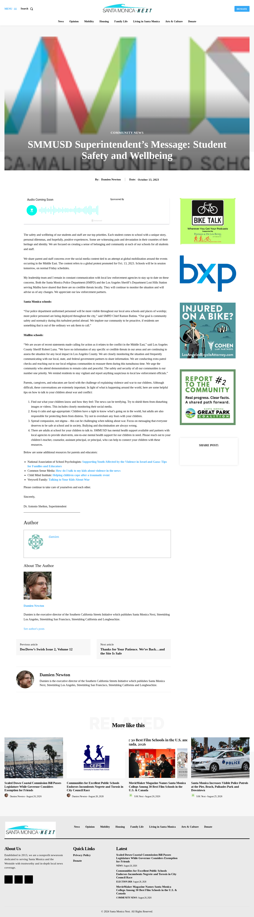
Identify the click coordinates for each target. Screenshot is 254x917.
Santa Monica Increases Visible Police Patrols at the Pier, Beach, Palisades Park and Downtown (219, 786)
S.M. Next (139, 796)
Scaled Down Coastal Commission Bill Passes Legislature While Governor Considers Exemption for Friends (32, 786)
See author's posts (34, 628)
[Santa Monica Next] (127, 8)
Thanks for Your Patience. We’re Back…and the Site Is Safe (132, 651)
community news (127, 132)
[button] (28, 9)
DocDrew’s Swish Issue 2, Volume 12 (46, 649)
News (119, 865)
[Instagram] (19, 879)
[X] (204, 454)
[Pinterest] (213, 454)
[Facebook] (196, 454)
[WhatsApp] (221, 454)
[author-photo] (6, 796)
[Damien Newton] (25, 679)
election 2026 (124, 881)
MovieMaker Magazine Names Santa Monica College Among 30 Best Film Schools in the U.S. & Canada (157, 786)
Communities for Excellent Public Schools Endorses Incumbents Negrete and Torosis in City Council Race (95, 786)
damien (54, 537)
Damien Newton (111, 179)
